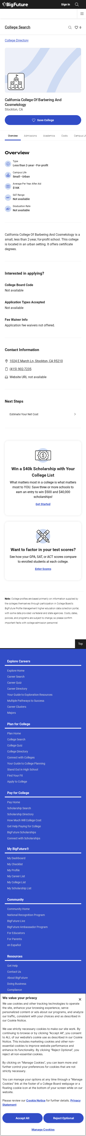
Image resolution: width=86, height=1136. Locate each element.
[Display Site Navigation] (82, 13)
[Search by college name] (70, 27)
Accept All (22, 1118)
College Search (17, 27)
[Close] (80, 999)
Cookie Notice (35, 1100)
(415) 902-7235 (20, 369)
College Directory (17, 40)
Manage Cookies (43, 1129)
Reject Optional (63, 1118)
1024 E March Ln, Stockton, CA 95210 (36, 361)
